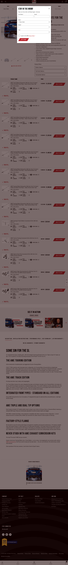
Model (20, 24)
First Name (21, 14)
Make (19, 19)
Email (35, 14)
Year (19, 29)
